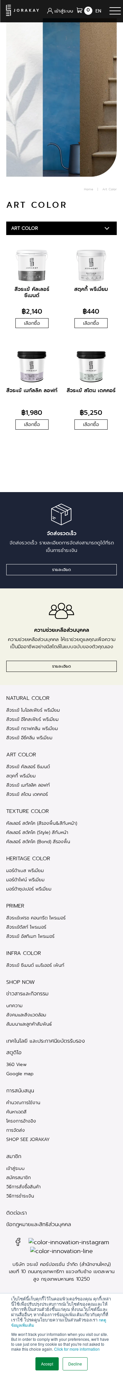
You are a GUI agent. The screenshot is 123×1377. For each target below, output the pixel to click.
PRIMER (15, 906)
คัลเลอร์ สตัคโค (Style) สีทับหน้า (37, 832)
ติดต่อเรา (16, 1213)
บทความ (14, 1005)
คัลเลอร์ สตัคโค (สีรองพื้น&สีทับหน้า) (41, 823)
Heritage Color (28, 858)
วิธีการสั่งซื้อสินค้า (23, 1186)
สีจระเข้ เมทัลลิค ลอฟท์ (28, 785)
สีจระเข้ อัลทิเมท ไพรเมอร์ (30, 936)
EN (98, 11)
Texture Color (27, 811)
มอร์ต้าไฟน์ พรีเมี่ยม (25, 879)
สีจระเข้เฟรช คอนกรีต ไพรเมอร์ (36, 917)
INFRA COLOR (23, 953)
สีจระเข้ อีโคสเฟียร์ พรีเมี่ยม (32, 719)
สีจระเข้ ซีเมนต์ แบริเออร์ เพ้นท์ (35, 965)
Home (88, 189)
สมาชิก (13, 1156)
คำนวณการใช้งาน (23, 1102)
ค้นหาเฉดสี (16, 1111)
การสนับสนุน (20, 1090)
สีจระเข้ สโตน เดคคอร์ (27, 794)
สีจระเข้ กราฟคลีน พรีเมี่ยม (32, 728)
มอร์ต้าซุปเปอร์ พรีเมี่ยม (28, 889)
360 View (16, 1064)
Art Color (21, 754)
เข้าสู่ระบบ (15, 1168)
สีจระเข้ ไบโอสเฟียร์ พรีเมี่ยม (33, 710)
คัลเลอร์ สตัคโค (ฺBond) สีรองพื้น (38, 841)
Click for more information (77, 1349)
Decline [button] (75, 1363)
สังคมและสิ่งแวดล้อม (26, 1014)
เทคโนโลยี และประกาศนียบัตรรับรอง (45, 1041)
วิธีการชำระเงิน (20, 1196)
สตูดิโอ (14, 1052)
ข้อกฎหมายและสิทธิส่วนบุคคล (38, 1224)
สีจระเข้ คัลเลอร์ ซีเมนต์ (28, 766)
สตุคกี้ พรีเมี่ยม (21, 775)
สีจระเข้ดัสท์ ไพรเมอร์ (26, 927)
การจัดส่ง (15, 1130)
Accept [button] (47, 1363)
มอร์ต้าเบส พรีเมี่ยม (25, 870)
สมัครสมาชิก (18, 1177)
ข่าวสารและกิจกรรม (27, 993)
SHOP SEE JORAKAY (28, 1139)
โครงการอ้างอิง (21, 1121)
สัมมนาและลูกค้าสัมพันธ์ (29, 1024)
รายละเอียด (61, 570)
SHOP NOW (20, 982)
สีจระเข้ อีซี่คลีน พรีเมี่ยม (29, 737)
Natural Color (28, 698)
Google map (19, 1073)
